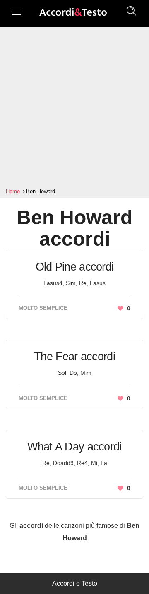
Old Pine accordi (75, 267)
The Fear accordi (74, 356)
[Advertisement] (74, 107)
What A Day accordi (74, 447)
